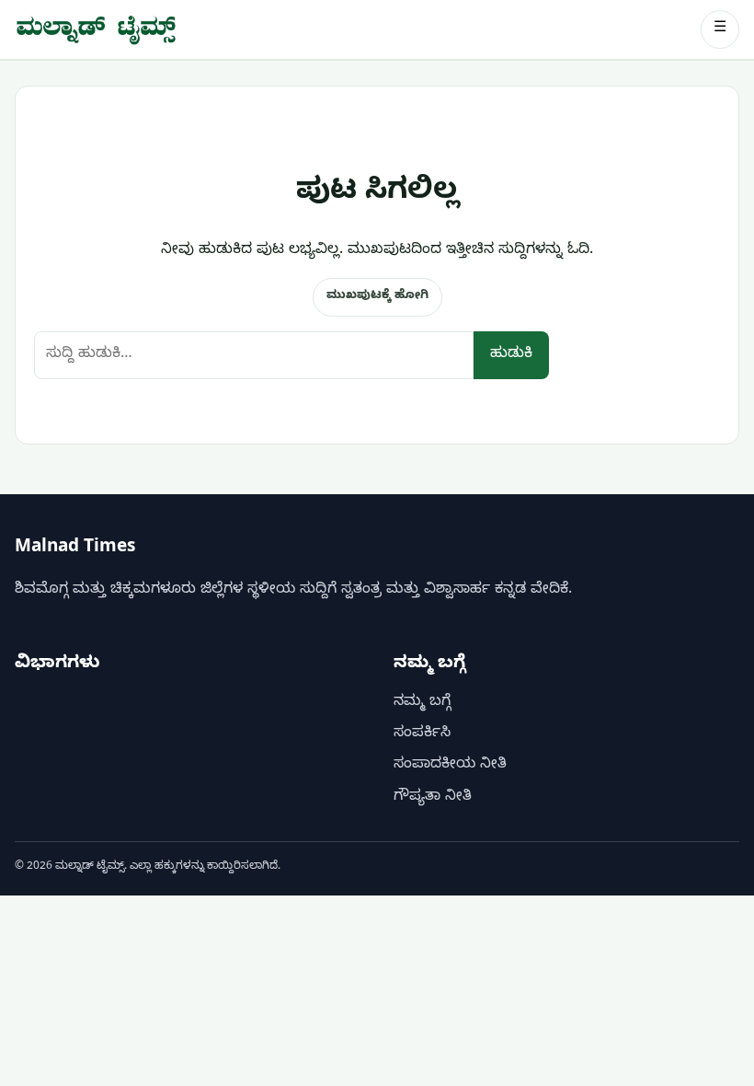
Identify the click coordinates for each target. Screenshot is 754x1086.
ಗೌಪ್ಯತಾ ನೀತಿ (433, 798)
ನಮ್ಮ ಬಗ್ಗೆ (422, 703)
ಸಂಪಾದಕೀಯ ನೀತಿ (450, 766)
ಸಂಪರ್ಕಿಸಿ (422, 734)
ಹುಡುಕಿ (511, 355)
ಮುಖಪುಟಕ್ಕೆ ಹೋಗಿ (377, 296)
